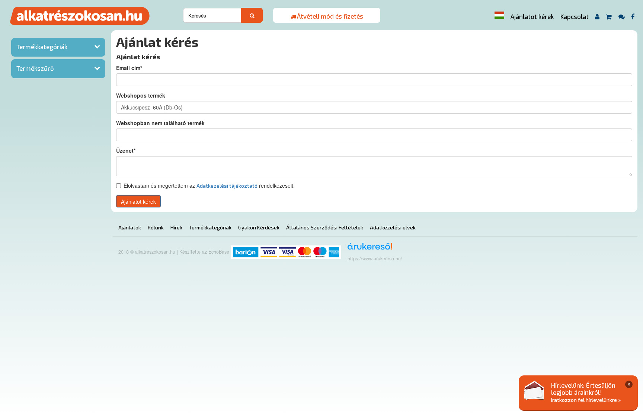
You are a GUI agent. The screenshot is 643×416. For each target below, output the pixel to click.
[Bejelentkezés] (597, 16)
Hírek (176, 227)
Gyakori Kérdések (258, 227)
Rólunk (156, 227)
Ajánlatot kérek (532, 16)
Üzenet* (125, 150)
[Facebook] (633, 16)
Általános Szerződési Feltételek (324, 227)
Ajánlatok (129, 227)
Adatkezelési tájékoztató (226, 185)
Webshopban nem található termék (160, 123)
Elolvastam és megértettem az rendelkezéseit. (209, 185)
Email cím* (129, 68)
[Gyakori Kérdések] (621, 16)
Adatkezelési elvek (393, 227)
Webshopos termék (140, 95)
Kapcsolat (574, 16)
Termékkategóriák (41, 46)
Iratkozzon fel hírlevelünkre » (586, 400)
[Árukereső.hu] (367, 249)
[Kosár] (609, 16)
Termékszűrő (35, 68)
